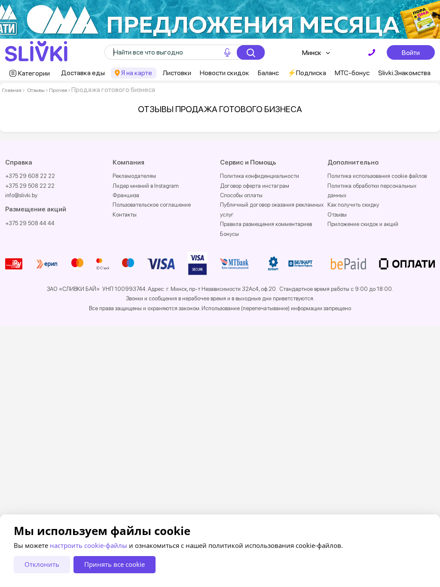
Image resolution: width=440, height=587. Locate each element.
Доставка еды (83, 73)
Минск (311, 53)
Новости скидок (224, 73)
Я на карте (136, 73)
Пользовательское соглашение (152, 205)
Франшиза (126, 195)
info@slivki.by (21, 195)
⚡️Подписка (306, 73)
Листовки (176, 73)
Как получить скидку (353, 205)
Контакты (125, 214)
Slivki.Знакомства (404, 73)
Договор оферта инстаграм (254, 186)
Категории (34, 73)
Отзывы (36, 90)
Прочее (58, 90)
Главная (11, 90)
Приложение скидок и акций (362, 224)
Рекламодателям (134, 176)
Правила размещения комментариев (266, 224)
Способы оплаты (241, 195)
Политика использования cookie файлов (377, 176)
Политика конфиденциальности (259, 176)
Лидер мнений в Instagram (146, 186)
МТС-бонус (352, 73)
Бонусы (229, 234)
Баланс (268, 73)
